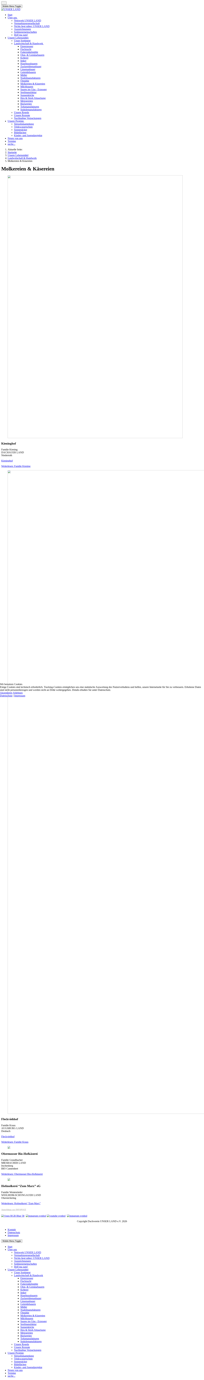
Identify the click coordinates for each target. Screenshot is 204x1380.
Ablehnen (18, 692)
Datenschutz (6, 695)
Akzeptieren (6, 692)
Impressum (19, 695)
